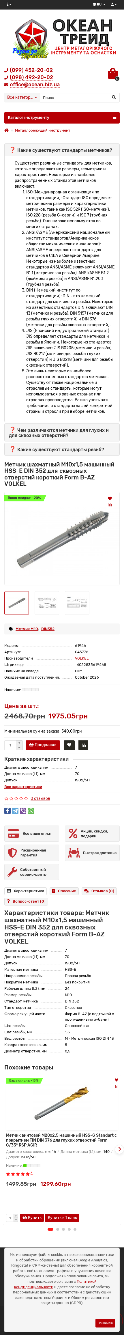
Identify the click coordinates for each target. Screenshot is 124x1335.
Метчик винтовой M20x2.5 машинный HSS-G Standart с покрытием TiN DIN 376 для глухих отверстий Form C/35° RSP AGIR (61, 1140)
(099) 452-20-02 (31, 70)
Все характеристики (23, 787)
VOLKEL (82, 658)
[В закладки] (110, 498)
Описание (67, 891)
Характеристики (29, 891)
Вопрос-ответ (29, 901)
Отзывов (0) (102, 891)
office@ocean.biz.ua (35, 84)
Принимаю (105, 1323)
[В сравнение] (110, 505)
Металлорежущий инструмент (42, 130)
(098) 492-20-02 (31, 77)
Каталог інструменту (28, 117)
